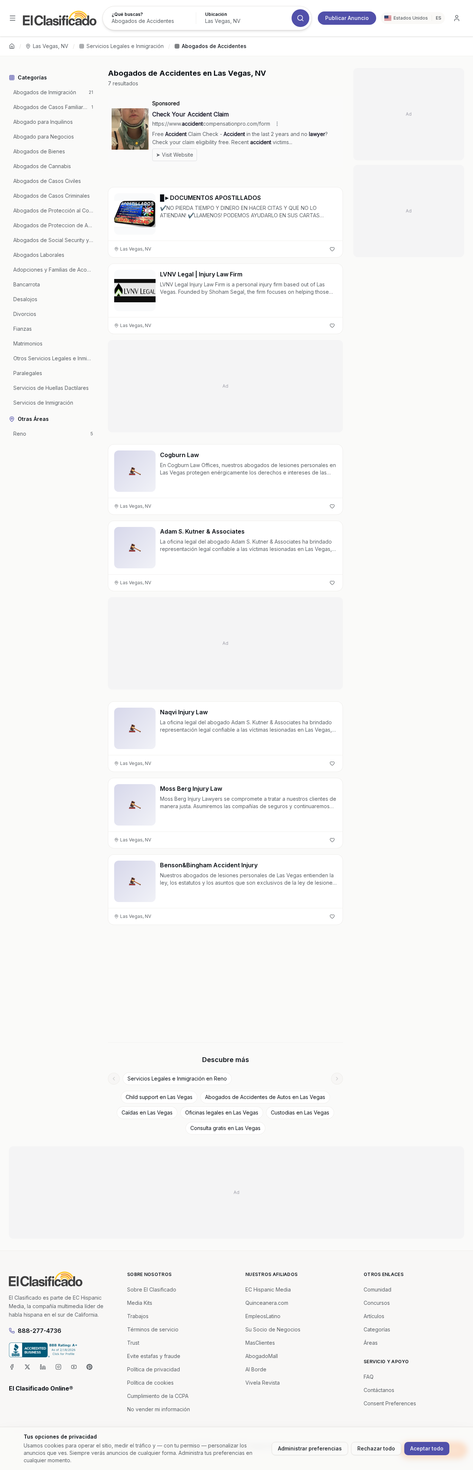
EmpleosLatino (262, 1316)
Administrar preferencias (310, 1448)
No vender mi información (158, 1409)
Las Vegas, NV (50, 46)
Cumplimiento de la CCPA (157, 1396)
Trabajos (138, 1316)
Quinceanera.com (266, 1303)
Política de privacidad (153, 1369)
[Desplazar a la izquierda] (114, 1079)
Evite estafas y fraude (153, 1356)
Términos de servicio (152, 1329)
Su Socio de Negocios (272, 1329)
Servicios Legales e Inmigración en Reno (177, 1078)
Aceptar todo (426, 1448)
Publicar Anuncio (347, 18)
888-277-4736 (39, 1330)
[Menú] (12, 18)
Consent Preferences (390, 1403)
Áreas (371, 1343)
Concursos (377, 1303)
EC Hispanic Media (268, 1289)
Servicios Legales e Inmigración (125, 46)
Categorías (377, 1329)
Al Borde (255, 1369)
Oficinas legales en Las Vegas (221, 1112)
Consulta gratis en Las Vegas (225, 1128)
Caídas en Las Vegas (147, 1112)
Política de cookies (150, 1382)
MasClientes (260, 1343)
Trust (133, 1343)
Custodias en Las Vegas (300, 1112)
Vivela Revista (262, 1382)
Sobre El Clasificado (151, 1289)
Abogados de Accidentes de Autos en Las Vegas (265, 1097)
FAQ (369, 1377)
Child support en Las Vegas (159, 1097)
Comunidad (377, 1289)
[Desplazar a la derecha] (337, 1079)
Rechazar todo (376, 1448)
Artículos (374, 1316)
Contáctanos (379, 1390)
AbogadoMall (261, 1356)
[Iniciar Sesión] (456, 18)
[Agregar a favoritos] (332, 249)
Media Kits (139, 1303)
